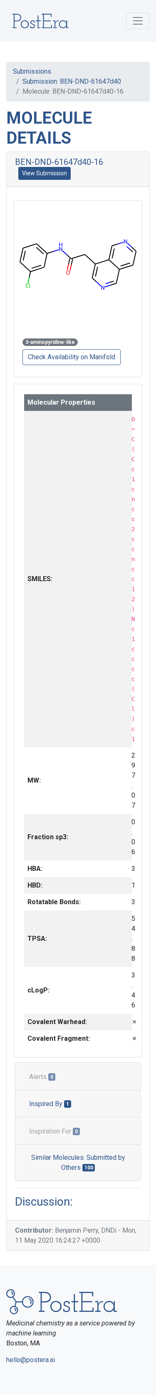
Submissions (32, 71)
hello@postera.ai (30, 1360)
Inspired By (49, 1104)
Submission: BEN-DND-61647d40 (71, 81)
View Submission (44, 173)
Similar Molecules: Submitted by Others (78, 1162)
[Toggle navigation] (137, 20)
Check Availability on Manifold (71, 357)
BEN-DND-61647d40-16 (59, 162)
